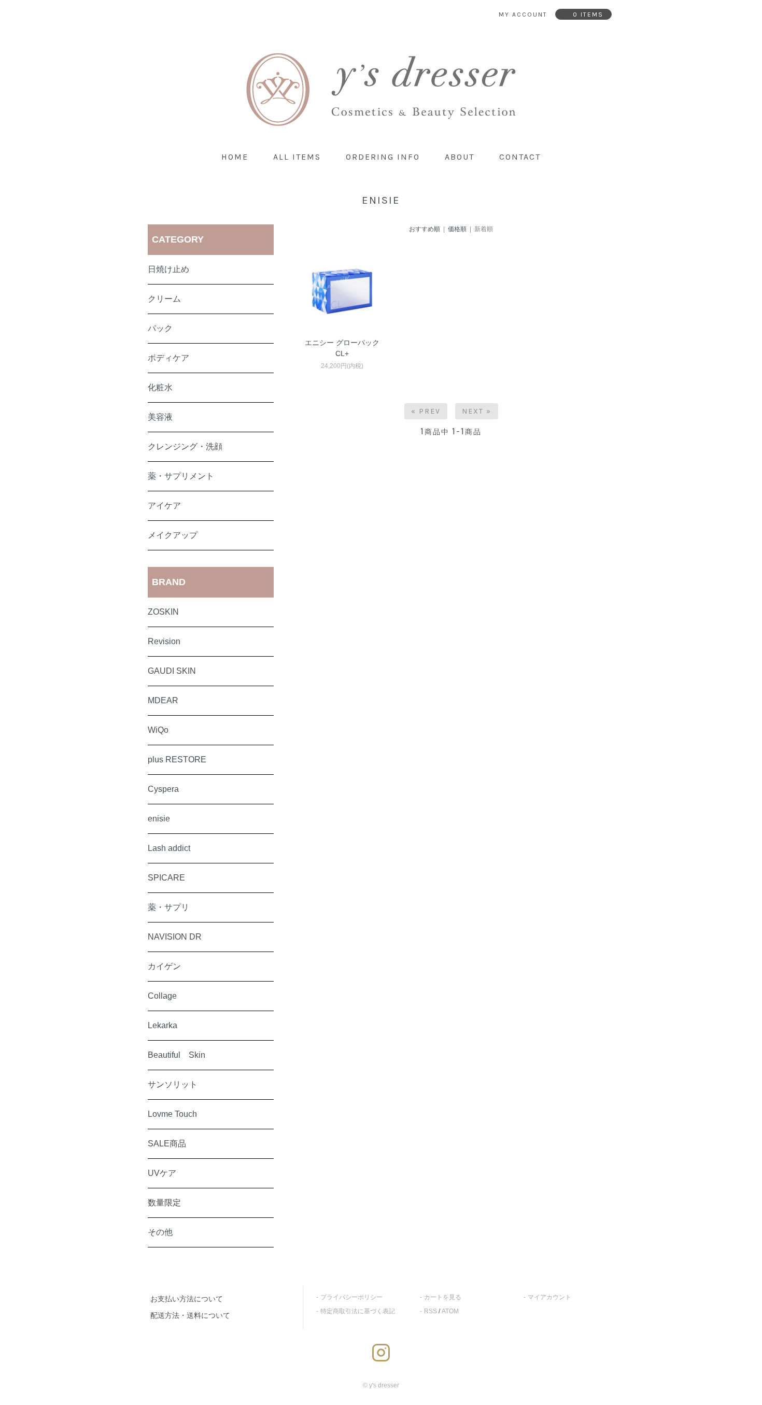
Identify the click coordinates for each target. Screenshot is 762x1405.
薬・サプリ (168, 907)
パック (160, 328)
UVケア (162, 1173)
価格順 (457, 229)
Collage (162, 995)
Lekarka (162, 1025)
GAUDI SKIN (172, 670)
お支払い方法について (186, 1299)
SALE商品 (167, 1143)
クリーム (164, 298)
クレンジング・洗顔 (185, 446)
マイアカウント (549, 1297)
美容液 (160, 417)
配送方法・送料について (190, 1315)
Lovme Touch (172, 1114)
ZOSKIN (163, 611)
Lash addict (169, 848)
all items (297, 157)
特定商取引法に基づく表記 (357, 1311)
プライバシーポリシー (351, 1297)
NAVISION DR (175, 936)
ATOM (450, 1311)
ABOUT (459, 157)
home (234, 157)
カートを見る (442, 1297)
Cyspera (163, 789)
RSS (430, 1311)
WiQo (158, 730)
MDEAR (163, 700)
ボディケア (168, 357)
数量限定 (164, 1202)
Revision (164, 641)
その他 (160, 1232)
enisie (159, 818)
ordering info (383, 157)
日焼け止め (168, 269)
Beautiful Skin (176, 1055)
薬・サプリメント (181, 476)
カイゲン (164, 966)
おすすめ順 (424, 229)
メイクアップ (172, 535)
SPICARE (166, 877)
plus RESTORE (177, 759)
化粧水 (160, 387)
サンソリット (172, 1084)
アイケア (164, 505)
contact (520, 157)
